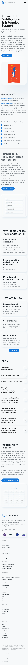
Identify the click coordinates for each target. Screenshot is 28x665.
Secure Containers (6, 547)
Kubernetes (4, 590)
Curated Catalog (5, 545)
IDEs (3, 596)
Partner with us (5, 611)
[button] (24, 2)
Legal (3, 656)
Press (3, 616)
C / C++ (3, 577)
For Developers (5, 558)
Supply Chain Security (7, 566)
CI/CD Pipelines (5, 594)
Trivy (3, 598)
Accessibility (5, 661)
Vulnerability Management (8, 564)
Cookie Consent (6, 653)
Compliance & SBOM (6, 568)
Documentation (5, 628)
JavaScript (10, 575)
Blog (3, 624)
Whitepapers (4, 633)
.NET (9, 577)
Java (6, 575)
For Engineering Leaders (7, 556)
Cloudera (4, 592)
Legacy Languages (15, 577)
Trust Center (4, 635)
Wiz (2, 601)
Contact (3, 618)
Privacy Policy (5, 659)
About (3, 607)
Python (3, 575)
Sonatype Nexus (5, 587)
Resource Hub (5, 637)
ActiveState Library (6, 543)
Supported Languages (7, 579)
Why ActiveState (5, 609)
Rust (7, 577)
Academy (4, 626)
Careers (3, 613)
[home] (8, 2)
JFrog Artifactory (5, 585)
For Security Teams (6, 553)
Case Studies (5, 631)
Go (14, 575)
